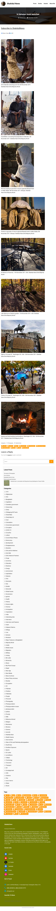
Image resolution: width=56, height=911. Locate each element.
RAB (7, 717)
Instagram (11, 874)
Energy (8, 568)
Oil (6, 686)
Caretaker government (12, 504)
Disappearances (10, 545)
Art (13, 795)
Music (7, 663)
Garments (8, 581)
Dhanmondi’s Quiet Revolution (10, 479)
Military (8, 653)
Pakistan (8, 689)
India (7, 614)
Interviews (9, 619)
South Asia (9, 745)
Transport (8, 765)
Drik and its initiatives (11, 550)
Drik (15, 800)
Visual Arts (26, 447)
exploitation (9, 574)
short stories (9, 740)
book (35, 795)
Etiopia (11, 446)
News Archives (10, 676)
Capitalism (9, 502)
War (7, 778)
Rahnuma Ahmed (10, 719)
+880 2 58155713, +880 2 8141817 (15, 888)
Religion (8, 722)
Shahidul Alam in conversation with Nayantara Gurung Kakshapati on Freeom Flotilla (27, 481)
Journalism (33, 804)
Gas (7, 584)
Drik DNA (8, 553)
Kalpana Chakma (10, 627)
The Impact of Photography (9, 473)
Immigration (9, 609)
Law (7, 632)
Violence (8, 775)
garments (8, 802)
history (42, 802)
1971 (7, 492)
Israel (25, 804)
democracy (45, 797)
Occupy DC (23, 446)
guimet (8, 596)
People (8, 696)
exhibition (39, 800)
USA (19, 447)
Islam (7, 625)
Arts (7, 497)
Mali (17, 446)
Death (36, 797)
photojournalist (10, 709)
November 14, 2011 (33, 18)
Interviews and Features (12, 622)
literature (8, 637)
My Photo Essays (10, 666)
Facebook (11, 866)
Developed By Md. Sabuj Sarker (28, 907)
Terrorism (8, 763)
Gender (8, 586)
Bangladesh (9, 499)
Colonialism (9, 522)
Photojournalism (10, 704)
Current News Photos (12, 538)
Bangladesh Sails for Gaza (9, 477)
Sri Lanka (8, 752)
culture (4, 446)
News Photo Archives (12, 678)
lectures (8, 635)
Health (7, 599)
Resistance (9, 724)
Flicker (10, 870)
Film (7, 579)
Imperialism (9, 612)
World (7, 786)
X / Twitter (11, 862)
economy (8, 561)
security (8, 732)
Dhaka (8, 800)
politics (8, 712)
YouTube (11, 858)
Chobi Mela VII (10, 517)
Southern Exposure (11, 747)
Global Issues (9, 591)
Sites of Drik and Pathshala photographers (17, 742)
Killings (8, 630)
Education (8, 563)
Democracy (9, 540)
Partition (8, 691)
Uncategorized (10, 770)
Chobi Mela (9, 515)
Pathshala (8, 694)
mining (8, 655)
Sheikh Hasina (10, 737)
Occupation (9, 683)
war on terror (9, 781)
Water (7, 783)
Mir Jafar (8, 658)
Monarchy (8, 660)
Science (8, 729)
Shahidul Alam (23, 17)
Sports (7, 750)
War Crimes (25, 814)
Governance (9, 594)
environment (9, 571)
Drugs (7, 558)
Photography (10, 443)
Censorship (9, 507)
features (8, 576)
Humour (8, 607)
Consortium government (12, 525)
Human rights (9, 604)
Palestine (43, 807)
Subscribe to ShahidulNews (12, 28)
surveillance (9, 755)
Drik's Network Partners (12, 556)
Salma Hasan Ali (41, 446)
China (7, 510)
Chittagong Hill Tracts (12, 512)
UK (7, 768)
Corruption (9, 527)
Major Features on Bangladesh (14, 640)
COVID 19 (8, 530)
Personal (8, 699)
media (7, 645)
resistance (22, 811)
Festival (48, 800)
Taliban (8, 758)
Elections (8, 566)
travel (14, 447)
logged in (9, 455)
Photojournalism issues (12, 706)
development (9, 543)
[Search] (51, 461)
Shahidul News (13, 3)
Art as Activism (7, 475)
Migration (8, 650)
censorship (43, 795)
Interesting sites (10, 617)
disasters (8, 548)
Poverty (8, 714)
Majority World (10, 642)
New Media (9, 673)
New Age (8, 671)
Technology (9, 760)
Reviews (8, 727)
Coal (7, 520)
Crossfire (8, 533)
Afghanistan (9, 494)
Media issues (9, 648)
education (22, 800)
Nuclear (8, 681)
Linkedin (11, 854)
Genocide (8, 589)
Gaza (16, 802)
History (8, 602)
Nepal (7, 668)
